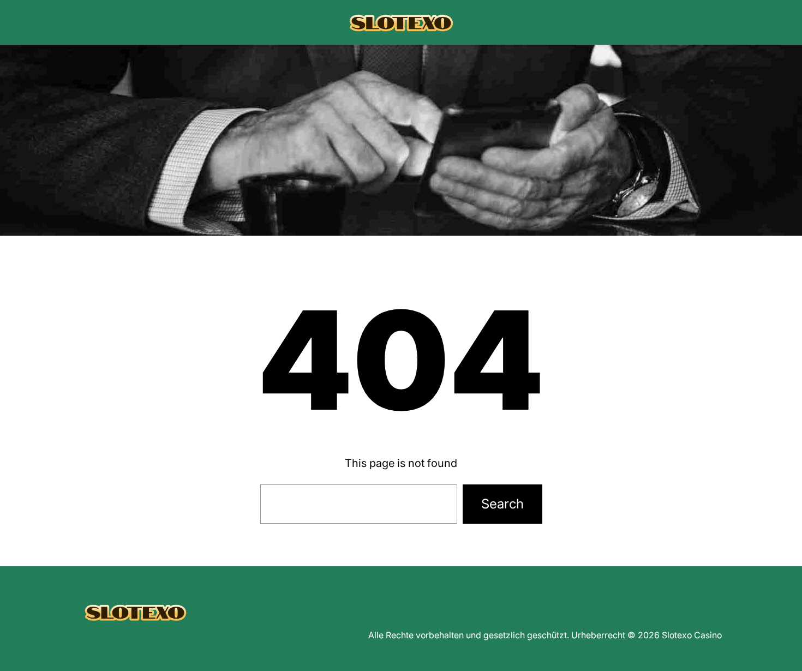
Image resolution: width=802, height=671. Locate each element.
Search (502, 504)
